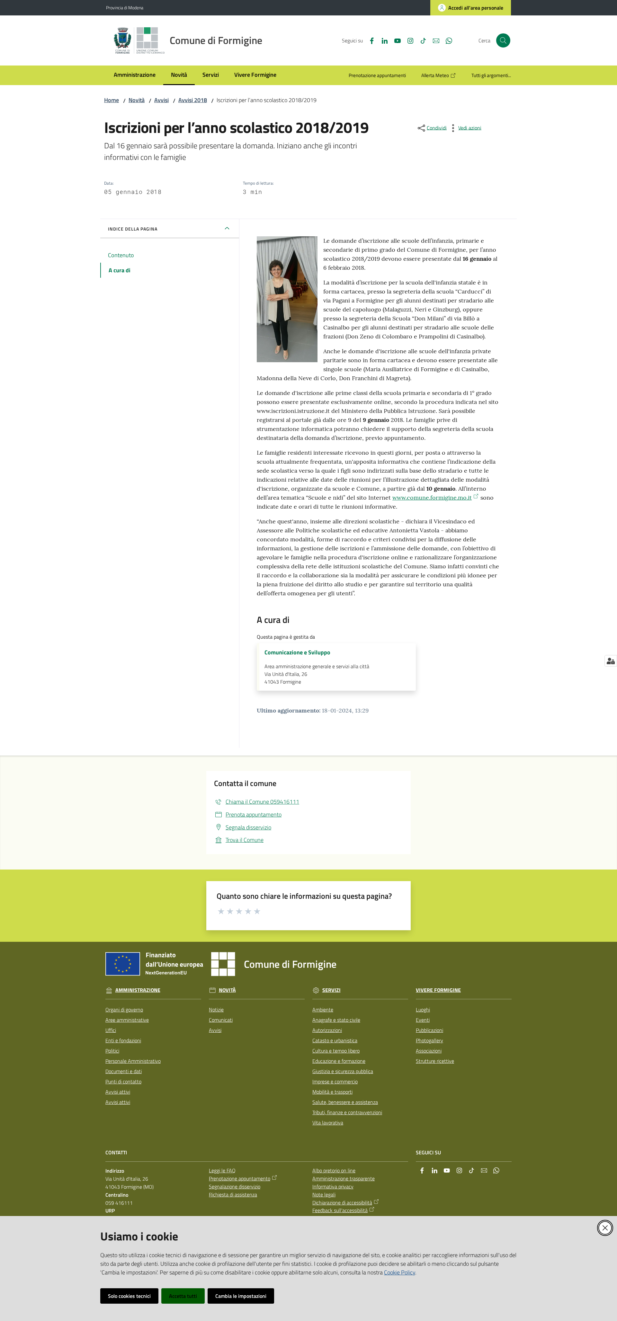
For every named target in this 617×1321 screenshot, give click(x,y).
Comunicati (221, 1020)
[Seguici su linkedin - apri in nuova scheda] (382, 40)
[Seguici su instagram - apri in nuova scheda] (407, 40)
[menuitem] (134, 75)
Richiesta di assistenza (233, 1194)
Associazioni (429, 1050)
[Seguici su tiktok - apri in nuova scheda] (420, 40)
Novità (137, 100)
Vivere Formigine (438, 990)
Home (111, 100)
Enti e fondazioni (123, 1040)
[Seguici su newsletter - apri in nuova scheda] (433, 40)
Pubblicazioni (429, 1030)
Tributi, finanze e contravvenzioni (347, 1112)
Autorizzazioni (327, 1030)
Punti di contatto (123, 1081)
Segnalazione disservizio (234, 1186)
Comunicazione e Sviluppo (297, 652)
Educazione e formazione (338, 1061)
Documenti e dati (123, 1071)
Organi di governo (124, 1009)
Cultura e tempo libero (336, 1050)
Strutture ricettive (435, 1061)
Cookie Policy (399, 1272)
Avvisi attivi (117, 1092)
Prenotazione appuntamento (239, 1178)
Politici (112, 1050)
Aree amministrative (127, 1020)
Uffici (110, 1030)
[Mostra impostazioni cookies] (610, 661)
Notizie (216, 1009)
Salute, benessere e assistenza (345, 1102)
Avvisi (161, 100)
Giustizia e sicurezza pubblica (342, 1071)
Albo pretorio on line (333, 1170)
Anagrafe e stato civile (336, 1020)
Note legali (323, 1194)
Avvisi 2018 (192, 100)
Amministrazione (137, 990)
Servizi (331, 990)
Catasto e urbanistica (334, 1040)
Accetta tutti (183, 1296)
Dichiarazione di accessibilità (342, 1202)
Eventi (423, 1020)
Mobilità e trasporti (332, 1092)
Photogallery (429, 1040)
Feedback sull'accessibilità (340, 1210)
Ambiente (322, 1009)
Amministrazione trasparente (343, 1178)
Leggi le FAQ (222, 1170)
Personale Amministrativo (133, 1061)
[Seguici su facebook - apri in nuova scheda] (369, 40)
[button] (503, 40)
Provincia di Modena (124, 7)
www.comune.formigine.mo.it (432, 497)
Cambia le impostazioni (240, 1296)
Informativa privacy (332, 1186)
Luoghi (423, 1009)
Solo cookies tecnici (129, 1296)
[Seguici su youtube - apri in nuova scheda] (395, 40)
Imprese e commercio (335, 1081)
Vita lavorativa (327, 1122)
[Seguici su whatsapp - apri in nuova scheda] (446, 40)
